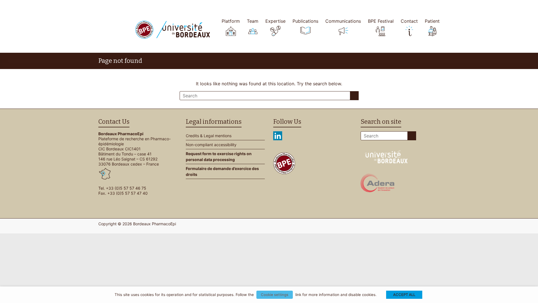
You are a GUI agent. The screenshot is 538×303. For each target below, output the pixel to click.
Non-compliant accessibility (211, 144)
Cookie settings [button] (274, 294)
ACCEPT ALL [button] (404, 294)
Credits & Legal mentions (208, 135)
